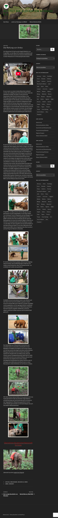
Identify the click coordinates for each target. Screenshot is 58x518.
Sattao (43, 104)
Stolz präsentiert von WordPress (17, 514)
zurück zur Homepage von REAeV (19, 22)
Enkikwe (49, 78)
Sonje (38, 106)
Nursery (11, 483)
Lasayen (39, 89)
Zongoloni (39, 114)
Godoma (43, 81)
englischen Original (19, 472)
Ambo (7, 483)
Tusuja (38, 109)
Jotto (38, 86)
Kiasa (46, 86)
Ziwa (47, 111)
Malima (49, 91)
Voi (51, 109)
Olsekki (44, 101)
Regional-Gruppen (40, 133)
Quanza (49, 101)
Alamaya (39, 76)
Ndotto (42, 99)
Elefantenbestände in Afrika (42, 125)
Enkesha (43, 78)
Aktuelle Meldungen (11, 481)
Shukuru (49, 104)
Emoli (38, 78)
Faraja (38, 81)
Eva (7, 45)
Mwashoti (49, 96)
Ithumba (49, 81)
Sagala (38, 104)
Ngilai (52, 99)
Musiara (43, 96)
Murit (38, 96)
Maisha (38, 91)
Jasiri (49, 83)
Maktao (44, 91)
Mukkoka (44, 94)
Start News (6, 22)
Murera (49, 94)
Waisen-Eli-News (23, 481)
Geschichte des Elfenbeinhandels (43, 127)
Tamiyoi (48, 106)
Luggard (51, 89)
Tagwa (42, 106)
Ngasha (47, 99)
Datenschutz (39, 122)
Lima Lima (45, 89)
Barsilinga (49, 76)
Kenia (42, 86)
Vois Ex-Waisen (40, 111)
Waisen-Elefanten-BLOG (35, 22)
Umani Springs (45, 109)
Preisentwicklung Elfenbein (42, 130)
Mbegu (38, 94)
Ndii (38, 99)
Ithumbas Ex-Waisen (41, 83)
